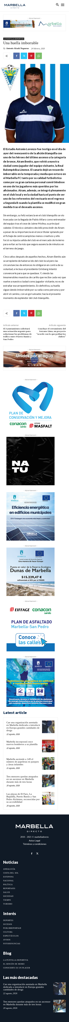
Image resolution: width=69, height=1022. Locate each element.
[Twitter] (24, 56)
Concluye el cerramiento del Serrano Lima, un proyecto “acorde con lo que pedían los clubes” (51, 333)
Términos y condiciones (34, 844)
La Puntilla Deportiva (14, 39)
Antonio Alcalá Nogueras (17, 48)
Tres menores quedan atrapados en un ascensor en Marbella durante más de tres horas (22, 779)
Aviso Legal (34, 840)
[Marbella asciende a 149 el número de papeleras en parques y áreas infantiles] (48, 763)
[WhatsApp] (38, 56)
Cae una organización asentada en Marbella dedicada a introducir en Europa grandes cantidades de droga (23, 726)
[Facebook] (16, 56)
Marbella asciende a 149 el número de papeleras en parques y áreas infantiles (22, 762)
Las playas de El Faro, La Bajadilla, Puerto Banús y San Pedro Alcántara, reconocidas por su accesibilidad (23, 798)
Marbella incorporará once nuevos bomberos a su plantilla (22, 743)
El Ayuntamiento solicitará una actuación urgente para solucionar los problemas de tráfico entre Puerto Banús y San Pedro (17, 334)
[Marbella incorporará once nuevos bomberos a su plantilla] (48, 746)
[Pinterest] (31, 56)
